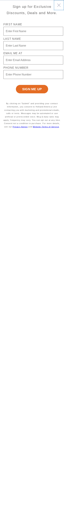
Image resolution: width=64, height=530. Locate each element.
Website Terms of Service (46, 127)
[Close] (59, 5)
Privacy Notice (20, 127)
